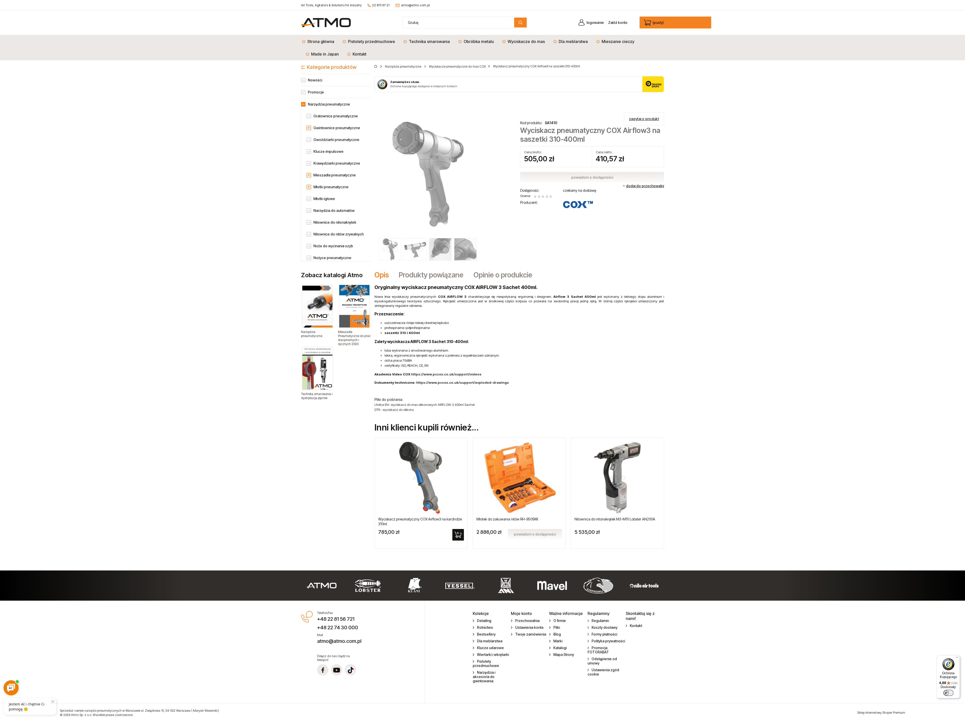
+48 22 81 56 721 (335, 619)
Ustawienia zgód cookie (603, 672)
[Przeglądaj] (317, 306)
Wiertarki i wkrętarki (493, 654)
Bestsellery (486, 634)
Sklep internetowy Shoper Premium (881, 712)
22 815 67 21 (381, 5)
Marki (557, 641)
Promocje (316, 92)
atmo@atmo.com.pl (415, 5)
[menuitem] (319, 41)
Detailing (484, 620)
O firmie (559, 620)
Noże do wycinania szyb (333, 246)
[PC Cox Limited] (578, 204)
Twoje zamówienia (530, 634)
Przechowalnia (527, 620)
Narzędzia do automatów (334, 210)
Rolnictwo (485, 627)
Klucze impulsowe (328, 151)
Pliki (556, 627)
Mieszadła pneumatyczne (334, 175)
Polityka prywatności (608, 641)
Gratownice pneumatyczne (335, 116)
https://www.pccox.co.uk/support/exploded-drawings (462, 382)
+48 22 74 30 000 (337, 627)
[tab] (384, 275)
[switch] (948, 693)
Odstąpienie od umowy (602, 661)
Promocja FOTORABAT (598, 650)
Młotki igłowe (324, 199)
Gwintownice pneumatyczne (336, 128)
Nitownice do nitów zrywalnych (338, 234)
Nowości (315, 80)
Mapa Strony (563, 654)
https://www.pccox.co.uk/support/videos (446, 374)
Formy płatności (604, 634)
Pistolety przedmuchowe (486, 663)
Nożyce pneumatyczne (332, 258)
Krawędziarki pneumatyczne (336, 163)
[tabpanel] (519, 348)
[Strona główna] (326, 22)
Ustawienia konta (529, 627)
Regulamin (600, 620)
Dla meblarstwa (489, 641)
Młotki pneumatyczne (331, 187)
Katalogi (560, 648)
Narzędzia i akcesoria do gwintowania (484, 676)
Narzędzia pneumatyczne (329, 104)
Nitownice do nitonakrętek (334, 222)
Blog (557, 634)
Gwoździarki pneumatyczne (336, 139)
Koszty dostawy (604, 627)
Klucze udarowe (490, 648)
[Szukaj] (520, 22)
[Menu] (957, 658)
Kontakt (636, 625)
